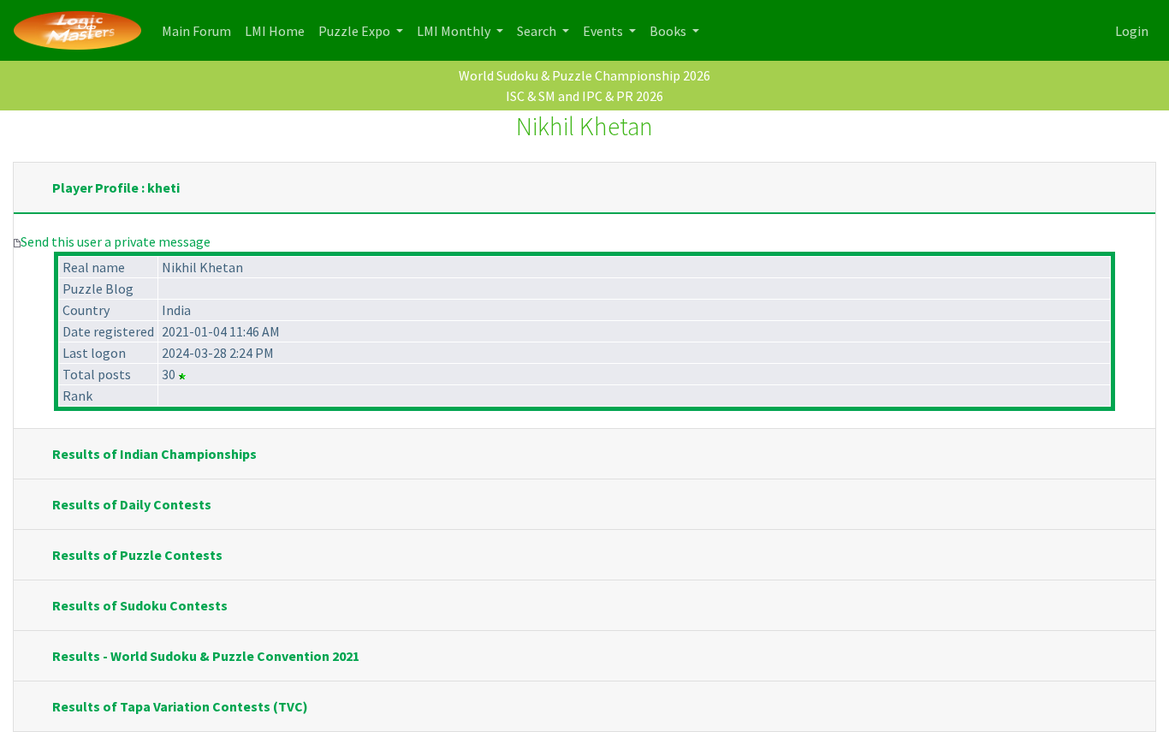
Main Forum (200, 30)
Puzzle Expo (355, 30)
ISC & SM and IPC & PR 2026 (584, 95)
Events (604, 30)
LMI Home (278, 30)
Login (1131, 30)
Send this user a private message (116, 241)
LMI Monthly (455, 30)
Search (538, 30)
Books (669, 30)
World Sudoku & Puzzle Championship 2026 (584, 75)
